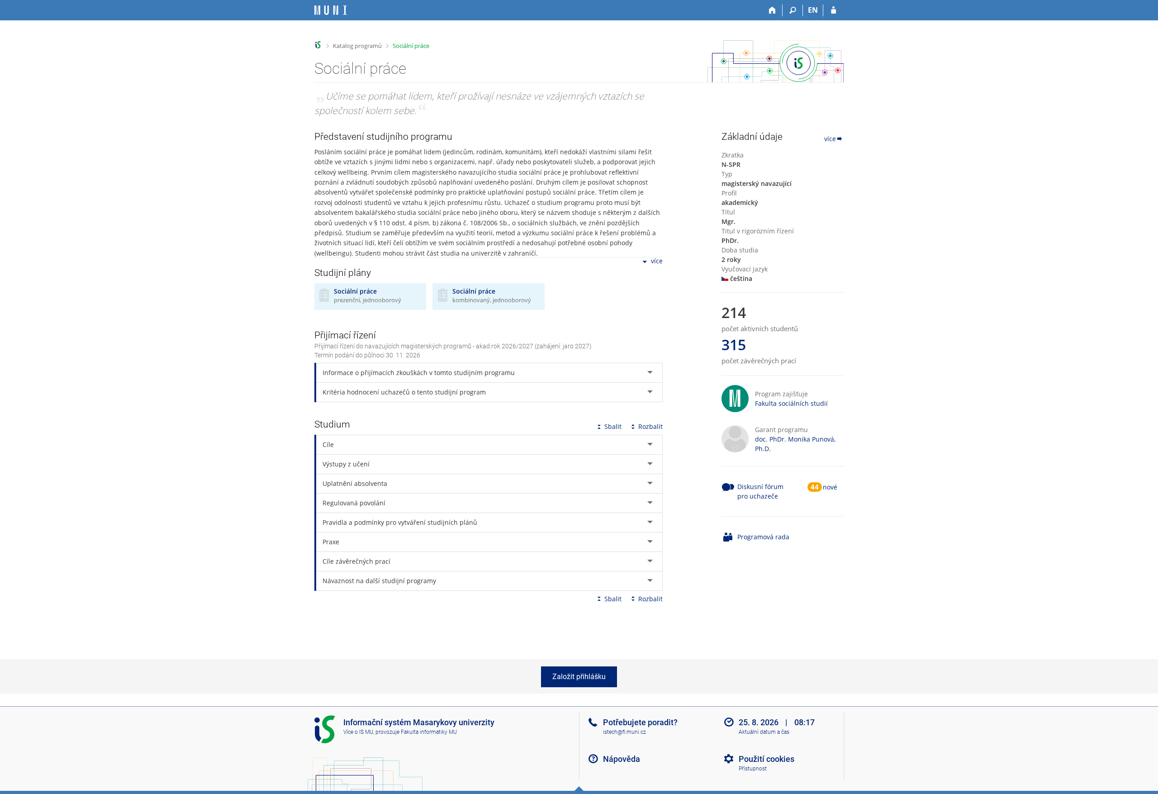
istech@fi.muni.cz (624, 732)
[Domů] (772, 10)
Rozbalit (650, 426)
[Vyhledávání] (793, 10)
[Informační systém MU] (318, 45)
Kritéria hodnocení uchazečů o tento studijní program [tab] (404, 392)
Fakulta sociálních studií (791, 403)
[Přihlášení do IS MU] (833, 10)
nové (830, 487)
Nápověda (621, 759)
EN (813, 10)
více (657, 261)
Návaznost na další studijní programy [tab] (379, 580)
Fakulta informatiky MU (429, 732)
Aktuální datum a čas (764, 732)
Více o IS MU (358, 732)
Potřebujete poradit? (640, 722)
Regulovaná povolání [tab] (354, 503)
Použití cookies (766, 759)
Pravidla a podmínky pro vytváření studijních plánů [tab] (400, 522)
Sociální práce (411, 46)
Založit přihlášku (579, 676)
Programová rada (763, 537)
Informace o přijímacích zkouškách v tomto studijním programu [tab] (419, 372)
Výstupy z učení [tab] (346, 464)
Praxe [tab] (331, 541)
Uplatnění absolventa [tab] (355, 483)
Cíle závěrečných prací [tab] (356, 561)
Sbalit (613, 426)
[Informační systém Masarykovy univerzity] (330, 10)
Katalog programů (357, 46)
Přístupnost (753, 768)
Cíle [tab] (328, 444)
